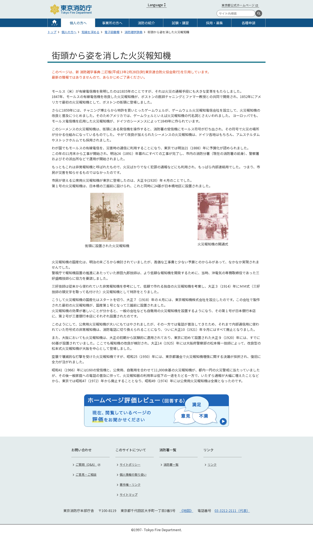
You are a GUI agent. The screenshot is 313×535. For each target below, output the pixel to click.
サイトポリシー (130, 464)
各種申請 (248, 22)
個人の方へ (78, 22)
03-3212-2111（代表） (232, 510)
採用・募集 (214, 22)
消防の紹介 (146, 22)
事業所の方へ (112, 22)
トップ (54, 24)
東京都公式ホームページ (238, 5)
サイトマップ (129, 494)
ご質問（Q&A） (86, 464)
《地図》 (186, 510)
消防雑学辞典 (133, 32)
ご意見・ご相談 (86, 474)
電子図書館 (112, 32)
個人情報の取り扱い (133, 474)
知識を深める (90, 32)
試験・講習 (180, 22)
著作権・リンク (130, 484)
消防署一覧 (171, 464)
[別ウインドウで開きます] (156, 410)
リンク (212, 464)
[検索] (258, 13)
